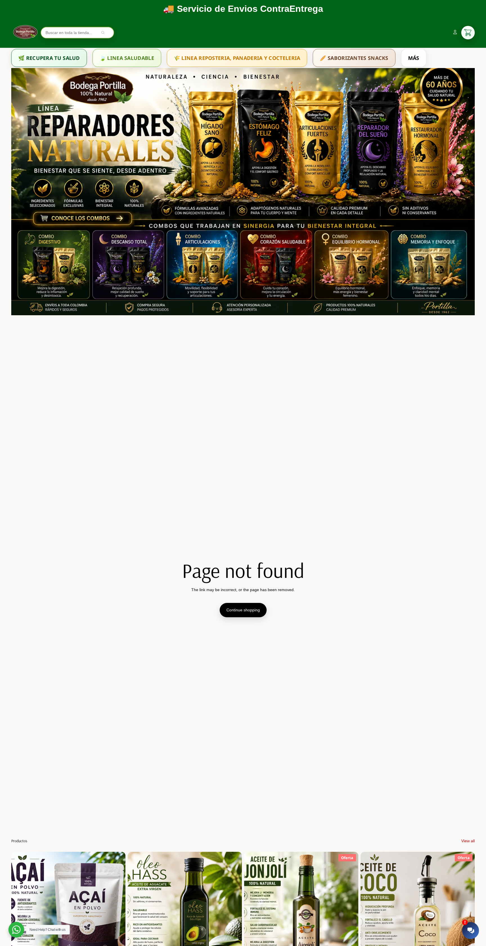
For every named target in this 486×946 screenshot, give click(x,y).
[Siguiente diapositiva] (117, 923)
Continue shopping (243, 610)
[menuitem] (49, 58)
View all (468, 841)
